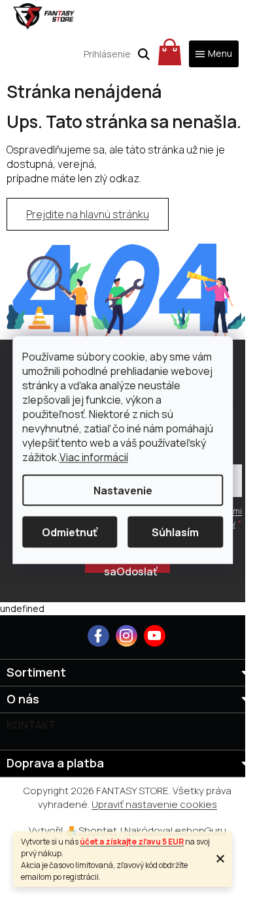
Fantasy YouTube (154, 636)
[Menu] (214, 53)
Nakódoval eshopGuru (175, 830)
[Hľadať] (143, 54)
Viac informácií (94, 457)
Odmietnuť (69, 532)
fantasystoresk (126, 636)
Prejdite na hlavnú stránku (87, 214)
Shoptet (97, 830)
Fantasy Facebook (98, 636)
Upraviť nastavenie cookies (154, 804)
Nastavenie (123, 490)
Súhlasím (175, 532)
